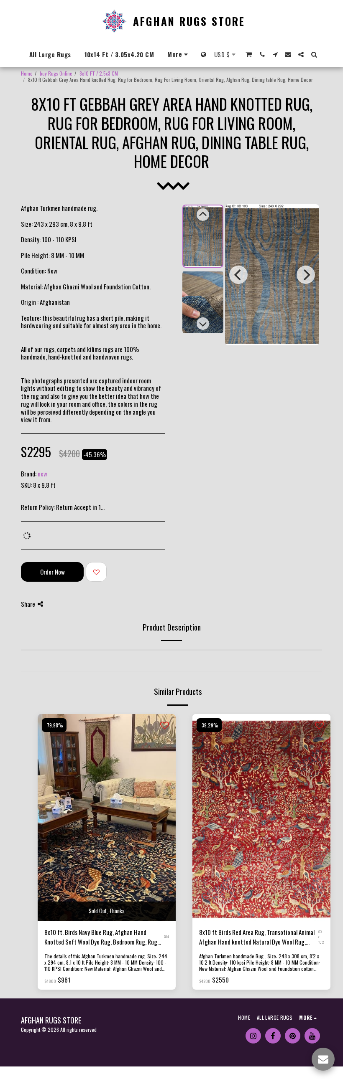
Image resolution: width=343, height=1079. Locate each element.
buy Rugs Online (56, 73)
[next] (306, 275)
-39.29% (209, 725)
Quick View (107, 902)
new (42, 473)
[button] (249, 54)
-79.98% (54, 725)
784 (166, 937)
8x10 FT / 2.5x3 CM (98, 73)
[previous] (238, 275)
